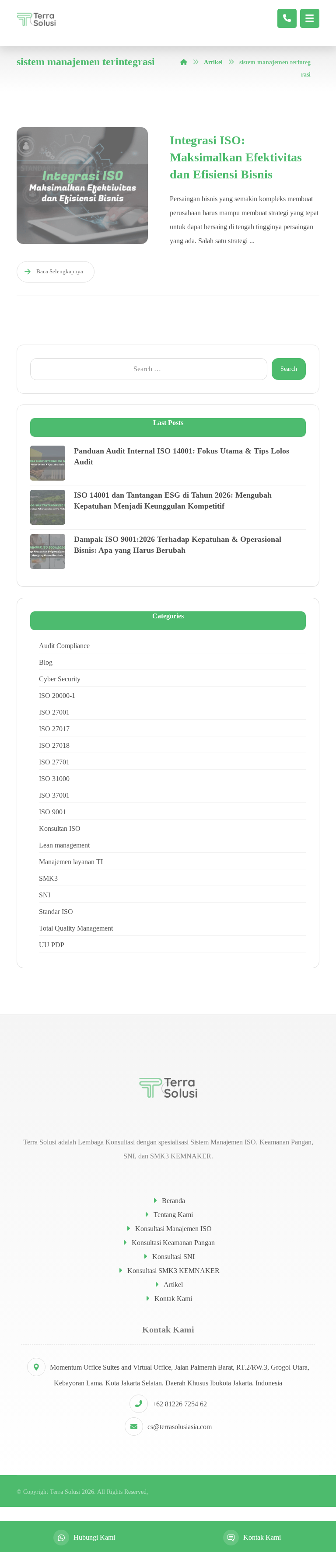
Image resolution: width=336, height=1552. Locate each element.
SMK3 (48, 878)
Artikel (173, 1284)
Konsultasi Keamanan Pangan (173, 1242)
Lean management (64, 845)
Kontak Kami (173, 1298)
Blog (45, 662)
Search (288, 369)
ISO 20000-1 (57, 695)
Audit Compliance (64, 645)
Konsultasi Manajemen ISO (173, 1228)
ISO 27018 (54, 745)
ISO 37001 (54, 795)
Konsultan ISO (59, 828)
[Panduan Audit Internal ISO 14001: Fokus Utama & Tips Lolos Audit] (47, 463)
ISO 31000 (54, 778)
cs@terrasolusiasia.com (179, 1426)
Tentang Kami (173, 1214)
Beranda (173, 1200)
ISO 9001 (52, 812)
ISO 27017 (54, 728)
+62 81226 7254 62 (179, 1404)
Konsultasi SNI (173, 1256)
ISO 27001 (54, 712)
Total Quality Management (76, 928)
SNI (44, 895)
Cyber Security (59, 679)
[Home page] (183, 62)
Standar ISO (56, 911)
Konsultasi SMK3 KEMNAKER (173, 1270)
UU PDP (51, 945)
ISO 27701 (54, 762)
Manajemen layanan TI (71, 861)
